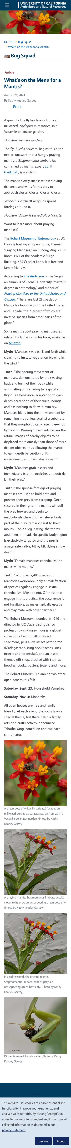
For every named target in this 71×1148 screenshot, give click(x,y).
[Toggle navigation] (7, 5)
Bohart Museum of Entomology (33, 238)
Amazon (15, 343)
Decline (43, 1141)
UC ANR (9, 42)
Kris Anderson (34, 276)
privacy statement (14, 1130)
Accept (61, 1141)
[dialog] (35, 1122)
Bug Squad (25, 42)
